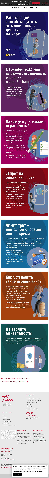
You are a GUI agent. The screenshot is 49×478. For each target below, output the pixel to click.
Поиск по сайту (5, 423)
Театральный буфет (6, 419)
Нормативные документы (31, 402)
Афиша (3, 415)
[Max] (47, 3)
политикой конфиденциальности (36, 471)
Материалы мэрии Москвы (32, 408)
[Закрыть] (46, 465)
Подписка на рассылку (7, 421)
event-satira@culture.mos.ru (7, 467)
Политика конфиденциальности (9, 425)
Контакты (4, 417)
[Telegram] (42, 3)
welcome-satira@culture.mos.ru (7, 460)
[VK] (45, 3)
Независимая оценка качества (33, 398)
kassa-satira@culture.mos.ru (39, 439)
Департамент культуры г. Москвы (33, 400)
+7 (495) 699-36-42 (31, 415)
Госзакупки (28, 404)
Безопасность (29, 406)
